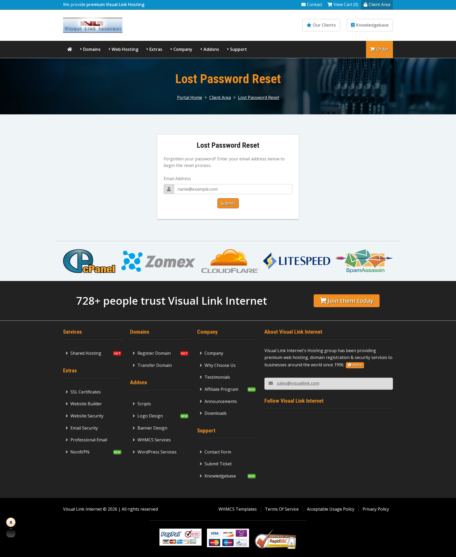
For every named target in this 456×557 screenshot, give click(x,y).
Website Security (86, 416)
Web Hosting (125, 49)
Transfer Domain (154, 365)
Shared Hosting (85, 353)
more (357, 365)
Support (238, 49)
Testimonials (217, 377)
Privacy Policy (376, 509)
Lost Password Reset (258, 97)
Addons (211, 49)
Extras (155, 49)
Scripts (144, 404)
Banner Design (152, 428)
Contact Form (218, 452)
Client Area (379, 4)
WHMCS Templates (237, 509)
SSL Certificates (85, 392)
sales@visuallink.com (298, 383)
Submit (228, 203)
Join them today (351, 301)
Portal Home (189, 97)
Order (382, 49)
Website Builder (86, 404)
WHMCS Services (154, 440)
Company (182, 49)
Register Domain (154, 353)
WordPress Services (157, 452)
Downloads (216, 413)
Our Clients (324, 25)
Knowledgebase (372, 25)
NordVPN (79, 452)
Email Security (84, 428)
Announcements (221, 401)
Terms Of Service (282, 509)
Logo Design (150, 416)
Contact (314, 4)
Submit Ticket (218, 464)
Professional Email (88, 440)
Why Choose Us (220, 365)
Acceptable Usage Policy (330, 509)
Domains (92, 49)
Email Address (177, 178)
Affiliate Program (221, 389)
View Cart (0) (346, 4)
